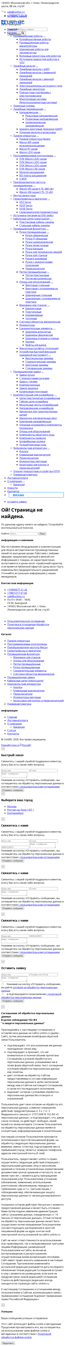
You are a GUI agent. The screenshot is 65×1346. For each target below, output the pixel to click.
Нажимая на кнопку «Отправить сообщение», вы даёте (31, 987)
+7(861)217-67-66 (17, 593)
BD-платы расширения (32, 175)
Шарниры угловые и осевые (42, 338)
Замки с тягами (28, 381)
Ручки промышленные (32, 232)
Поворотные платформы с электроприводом (35, 94)
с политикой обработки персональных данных (31, 995)
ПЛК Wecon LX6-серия (32, 169)
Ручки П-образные (36, 238)
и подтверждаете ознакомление (31, 995)
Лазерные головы (24, 105)
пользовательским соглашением (40, 857)
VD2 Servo (25, 202)
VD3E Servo (25, 208)
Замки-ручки (27, 375)
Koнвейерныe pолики (32, 441)
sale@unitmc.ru (16, 596)
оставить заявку (17, 16)
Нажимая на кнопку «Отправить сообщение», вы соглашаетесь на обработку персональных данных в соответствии (32, 783)
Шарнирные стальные (38, 295)
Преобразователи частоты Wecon (27, 647)
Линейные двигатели (32, 89)
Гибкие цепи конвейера (33, 401)
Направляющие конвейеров (36, 408)
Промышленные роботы (27, 36)
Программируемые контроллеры (33, 155)
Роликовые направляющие (41, 119)
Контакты (13, 491)
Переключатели (35, 268)
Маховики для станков (33, 305)
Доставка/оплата (17, 478)
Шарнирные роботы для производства (33, 51)
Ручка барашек (34, 248)
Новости (12, 488)
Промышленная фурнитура (29, 228)
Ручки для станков (36, 255)
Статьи (11, 730)
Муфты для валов (35, 345)
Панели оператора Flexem (34, 139)
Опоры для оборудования (34, 282)
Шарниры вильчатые (38, 331)
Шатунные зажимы (36, 365)
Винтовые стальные (37, 285)
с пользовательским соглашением (39, 786)
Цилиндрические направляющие (35, 124)
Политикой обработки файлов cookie (26, 1335)
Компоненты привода (32, 438)
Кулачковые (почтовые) (33, 391)
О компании (14, 481)
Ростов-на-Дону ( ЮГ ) (20, 809)
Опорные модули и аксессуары (37, 132)
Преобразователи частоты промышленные (29, 184)
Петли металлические (38, 278)
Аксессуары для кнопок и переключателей (34, 466)
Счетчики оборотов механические (39, 321)
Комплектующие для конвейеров (33, 395)
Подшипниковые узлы (32, 444)
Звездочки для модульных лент (38, 418)
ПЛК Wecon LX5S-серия (32, 165)
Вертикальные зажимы (39, 358)
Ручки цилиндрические (39, 242)
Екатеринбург (15, 813)
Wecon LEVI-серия (29, 152)
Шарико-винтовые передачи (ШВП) (40, 129)
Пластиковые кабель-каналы (36, 222)
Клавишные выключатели (34, 454)
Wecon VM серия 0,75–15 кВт (36, 192)
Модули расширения (31, 172)
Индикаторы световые (33, 461)
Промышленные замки (27, 371)
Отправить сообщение (12, 790)
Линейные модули (24, 66)
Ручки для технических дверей (43, 252)
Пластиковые (33, 311)
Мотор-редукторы (24, 195)
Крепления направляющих (35, 421)
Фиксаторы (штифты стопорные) (38, 348)
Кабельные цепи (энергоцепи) (31, 218)
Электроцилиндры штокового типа (40, 85)
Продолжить (8, 1343)
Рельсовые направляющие (41, 115)
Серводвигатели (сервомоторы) (38, 212)
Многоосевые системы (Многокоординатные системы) (38, 100)
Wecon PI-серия (28, 149)
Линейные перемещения (28, 109)
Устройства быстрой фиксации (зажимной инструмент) (37, 353)
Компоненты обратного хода (36, 434)
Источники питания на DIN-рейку (33, 215)
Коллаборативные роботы (35, 39)
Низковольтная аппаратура (30, 448)
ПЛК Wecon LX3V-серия (33, 159)
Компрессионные (29, 385)
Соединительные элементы (35, 328)
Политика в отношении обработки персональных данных (28, 626)
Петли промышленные (33, 272)
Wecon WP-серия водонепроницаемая (32, 144)
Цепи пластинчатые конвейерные (39, 398)
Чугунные (31, 318)
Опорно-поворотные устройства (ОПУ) (36, 471)
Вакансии (19, 484)
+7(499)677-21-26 (17, 589)
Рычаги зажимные (36, 258)
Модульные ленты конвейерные (38, 404)
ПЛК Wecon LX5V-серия (33, 162)
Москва (11, 806)
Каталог (12, 32)
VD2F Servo (25, 205)
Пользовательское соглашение (26, 621)
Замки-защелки (28, 388)
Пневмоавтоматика (25, 474)
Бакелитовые (33, 308)
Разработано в (10, 745)
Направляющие (28, 112)
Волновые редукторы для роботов (40, 56)
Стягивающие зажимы (38, 368)
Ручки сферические (36, 235)
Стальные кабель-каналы (34, 225)
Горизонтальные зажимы (40, 361)
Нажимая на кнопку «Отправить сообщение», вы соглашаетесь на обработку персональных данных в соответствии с (32, 854)
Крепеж (29, 341)
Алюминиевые (34, 315)
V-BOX (23, 179)
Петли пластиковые (37, 275)
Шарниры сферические (39, 335)
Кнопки (23, 451)
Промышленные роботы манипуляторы (34, 44)
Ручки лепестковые (37, 245)
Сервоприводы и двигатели (30, 198)
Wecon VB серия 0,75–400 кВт (36, 188)
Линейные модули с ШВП (34, 69)
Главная (12, 29)
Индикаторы (27, 325)
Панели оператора (24, 135)
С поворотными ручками (34, 378)
